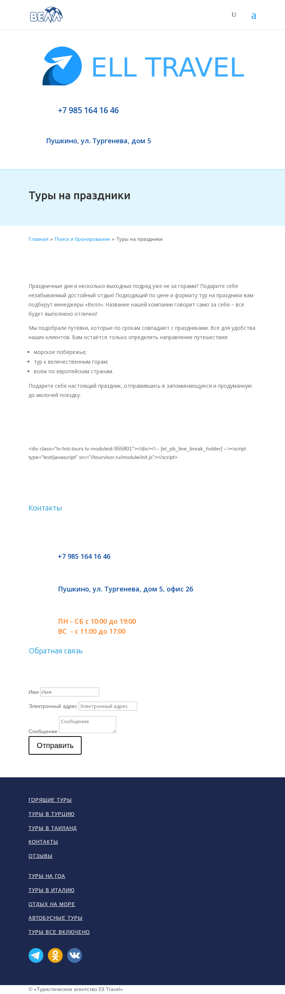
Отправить (55, 745)
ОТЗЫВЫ (41, 856)
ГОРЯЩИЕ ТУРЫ (50, 800)
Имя (34, 692)
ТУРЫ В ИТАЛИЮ (52, 890)
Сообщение (43, 731)
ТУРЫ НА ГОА (47, 876)
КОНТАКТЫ (43, 842)
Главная (39, 239)
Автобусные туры (56, 918)
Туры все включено (59, 932)
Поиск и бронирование (82, 239)
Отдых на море (52, 904)
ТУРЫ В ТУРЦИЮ (52, 814)
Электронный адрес (53, 706)
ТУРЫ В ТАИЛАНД (53, 828)
